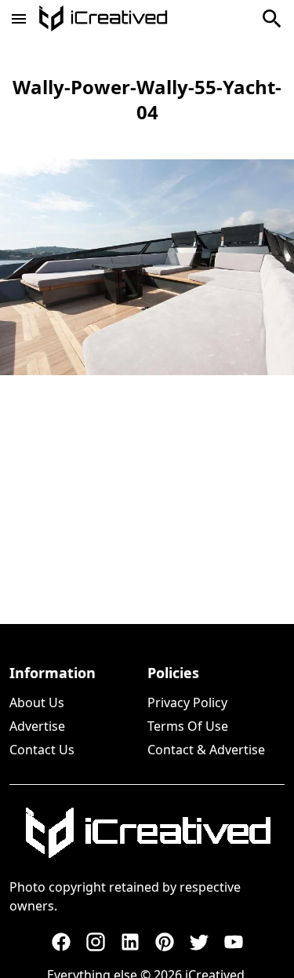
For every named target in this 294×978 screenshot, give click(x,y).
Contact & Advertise (206, 749)
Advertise (37, 726)
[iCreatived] (147, 832)
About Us (36, 702)
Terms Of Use (187, 726)
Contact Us (41, 749)
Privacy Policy (187, 702)
